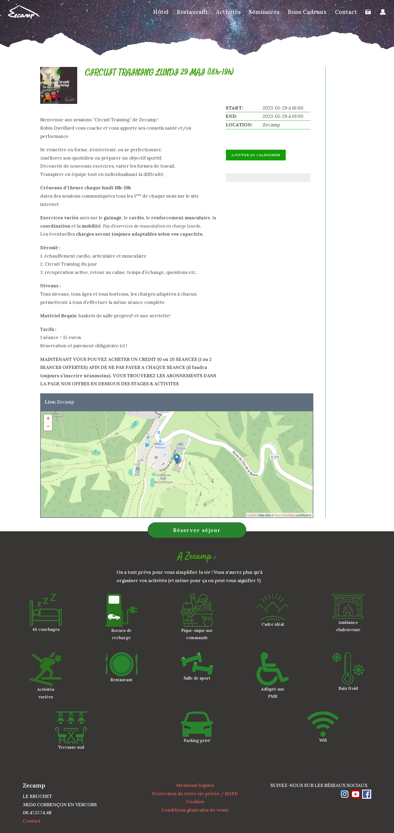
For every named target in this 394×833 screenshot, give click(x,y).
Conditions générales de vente (195, 810)
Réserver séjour (197, 530)
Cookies (195, 802)
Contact (31, 821)
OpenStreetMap (284, 515)
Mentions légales (195, 785)
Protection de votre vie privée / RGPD (195, 794)
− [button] (48, 426)
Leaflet (251, 515)
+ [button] (48, 418)
